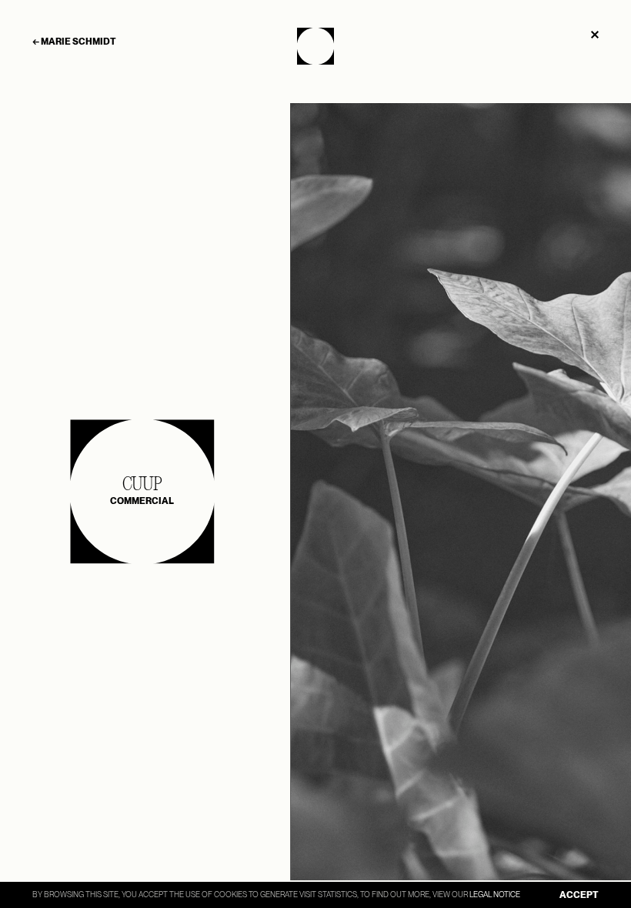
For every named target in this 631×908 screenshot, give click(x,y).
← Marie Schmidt (74, 41)
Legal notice (494, 894)
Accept (579, 895)
